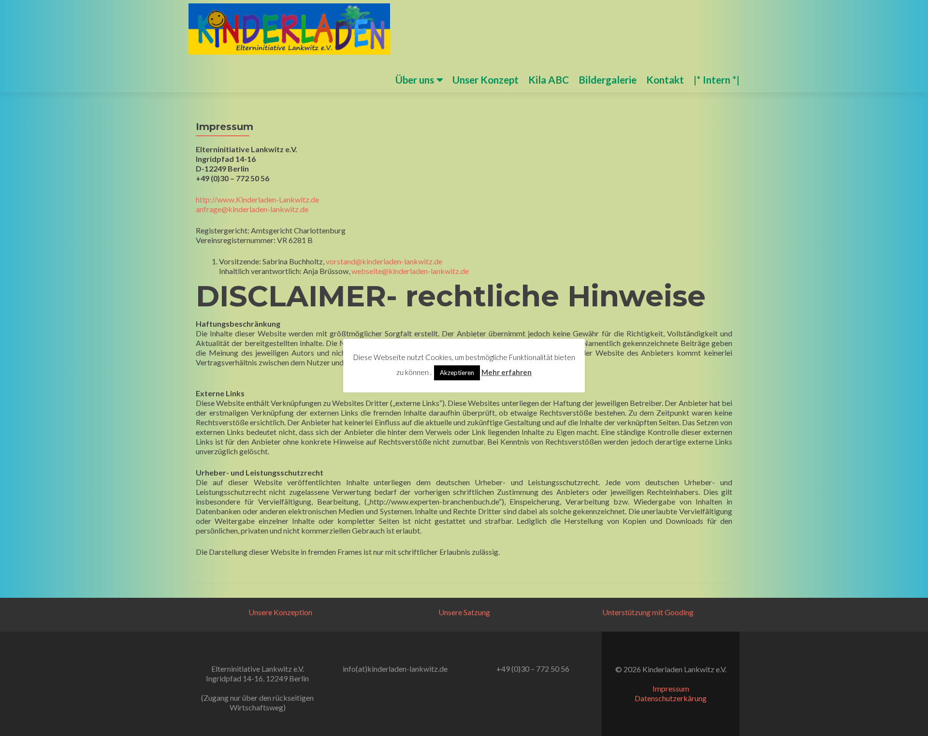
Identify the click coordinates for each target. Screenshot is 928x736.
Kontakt (665, 79)
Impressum (670, 688)
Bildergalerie (608, 79)
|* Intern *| (717, 79)
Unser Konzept (485, 79)
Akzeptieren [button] (457, 372)
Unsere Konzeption (280, 612)
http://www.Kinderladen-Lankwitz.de (257, 199)
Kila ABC (548, 79)
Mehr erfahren (506, 372)
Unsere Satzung (464, 612)
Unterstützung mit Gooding (648, 612)
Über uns (414, 79)
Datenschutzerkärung (671, 698)
